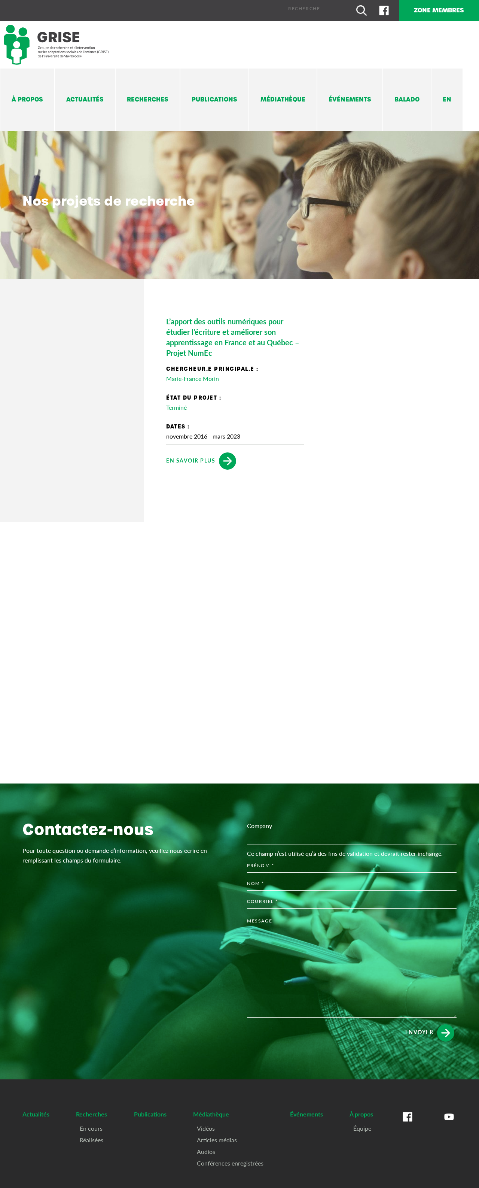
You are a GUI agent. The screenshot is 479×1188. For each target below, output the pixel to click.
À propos (27, 99)
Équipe (362, 1128)
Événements (350, 99)
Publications (214, 99)
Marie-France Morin (192, 378)
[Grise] (56, 45)
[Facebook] (384, 10)
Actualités (85, 99)
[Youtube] (449, 1124)
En (447, 99)
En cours (91, 1128)
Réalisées (91, 1140)
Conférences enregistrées (230, 1163)
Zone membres (439, 10)
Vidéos (206, 1128)
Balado (406, 99)
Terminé (176, 407)
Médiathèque (282, 99)
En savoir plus (190, 460)
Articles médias (217, 1140)
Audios (206, 1151)
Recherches (147, 99)
